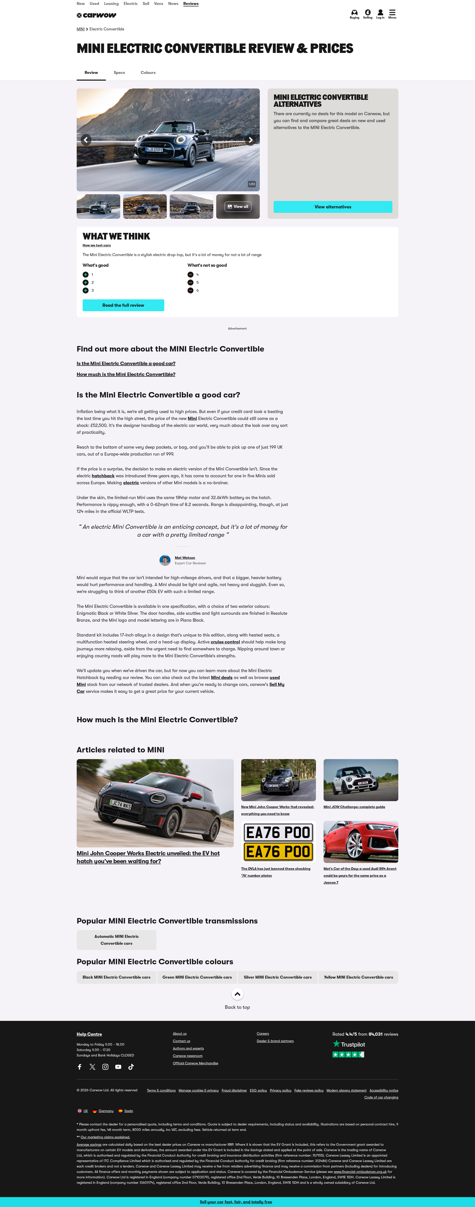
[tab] (91, 73)
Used (94, 3)
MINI (81, 29)
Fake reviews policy (309, 1090)
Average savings (89, 1144)
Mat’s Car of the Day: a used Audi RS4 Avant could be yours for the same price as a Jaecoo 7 (360, 875)
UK (86, 1111)
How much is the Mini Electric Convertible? (126, 374)
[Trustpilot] (365, 1048)
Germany (106, 1111)
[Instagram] (105, 1069)
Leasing (111, 3)
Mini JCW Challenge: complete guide (354, 807)
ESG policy (258, 1090)
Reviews (191, 3)
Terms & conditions (161, 1090)
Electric (131, 3)
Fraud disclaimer (234, 1090)
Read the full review (123, 305)
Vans (158, 3)
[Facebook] (80, 1069)
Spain (128, 1111)
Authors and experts (188, 1048)
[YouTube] (118, 1069)
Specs (119, 72)
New (81, 3)
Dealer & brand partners (275, 1041)
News (173, 3)
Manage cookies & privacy (199, 1090)
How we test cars (97, 245)
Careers (263, 1033)
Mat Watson (185, 558)
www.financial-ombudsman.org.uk (360, 1172)
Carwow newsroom (188, 1056)
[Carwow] (96, 15)
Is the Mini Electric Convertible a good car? (126, 363)
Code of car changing (381, 1097)
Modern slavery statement (347, 1090)
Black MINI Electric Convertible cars (116, 977)
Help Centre (89, 1034)
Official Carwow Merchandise (195, 1063)
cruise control (225, 641)
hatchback (103, 475)
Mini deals (222, 677)
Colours (148, 72)
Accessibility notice (384, 1090)
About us (180, 1033)
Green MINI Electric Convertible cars (197, 977)
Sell (146, 3)
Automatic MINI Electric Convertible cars (117, 940)
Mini (192, 418)
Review (91, 72)
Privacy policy (280, 1090)
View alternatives (333, 206)
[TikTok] (131, 1069)
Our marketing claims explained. (105, 1137)
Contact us (181, 1041)
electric (131, 482)
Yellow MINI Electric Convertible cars (358, 977)
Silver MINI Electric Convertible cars (278, 977)
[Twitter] (93, 1069)
